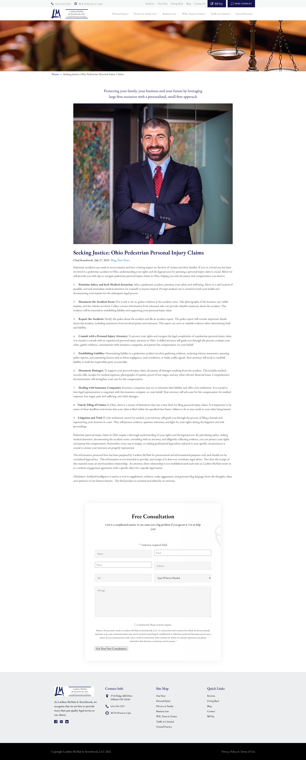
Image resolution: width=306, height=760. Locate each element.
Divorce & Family (164, 706)
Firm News (123, 260)
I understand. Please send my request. (154, 624)
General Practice (243, 13)
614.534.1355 (63, 4)
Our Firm (162, 3)
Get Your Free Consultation (111, 648)
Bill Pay (210, 716)
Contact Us (200, 3)
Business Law (169, 13)
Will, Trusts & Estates (166, 716)
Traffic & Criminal (220, 13)
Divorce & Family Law (145, 13)
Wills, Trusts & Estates (193, 13)
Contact (211, 711)
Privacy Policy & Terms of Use (238, 751)
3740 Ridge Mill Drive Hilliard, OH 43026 (121, 697)
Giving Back (177, 3)
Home (55, 74)
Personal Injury (120, 13)
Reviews (150, 3)
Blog (188, 3)
